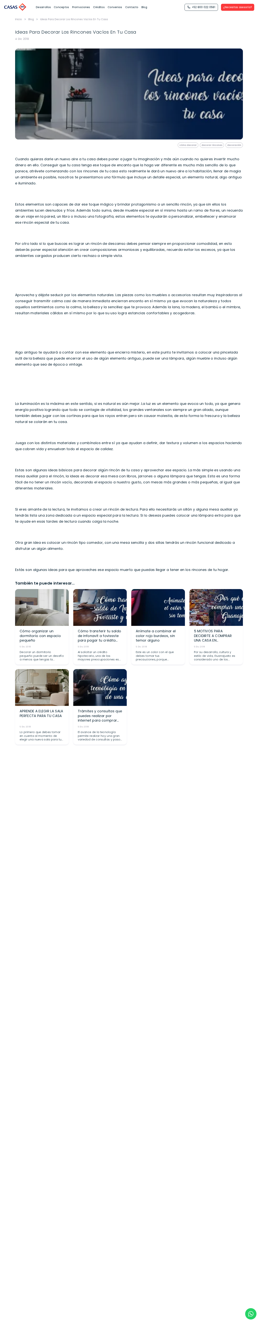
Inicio (18, 19)
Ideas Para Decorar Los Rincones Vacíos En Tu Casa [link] (74, 19)
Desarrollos (43, 7)
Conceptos (61, 7)
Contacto (131, 7)
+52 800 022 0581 (203, 7)
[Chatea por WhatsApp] (250, 1313)
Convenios (115, 7)
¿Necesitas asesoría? (237, 7)
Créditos (99, 7)
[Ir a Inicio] (15, 7)
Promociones (81, 7)
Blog (144, 7)
